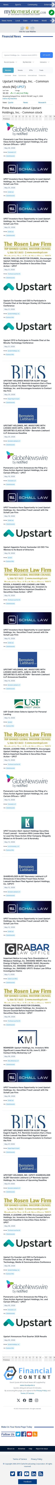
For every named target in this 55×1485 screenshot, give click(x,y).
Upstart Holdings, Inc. (14, 313)
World (44, 20)
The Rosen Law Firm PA (14, 274)
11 (46, 116)
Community (32, 4)
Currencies (22, 75)
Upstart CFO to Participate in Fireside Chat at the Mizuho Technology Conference (26, 341)
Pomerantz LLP (12, 152)
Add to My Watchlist (10, 99)
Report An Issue (42, 1449)
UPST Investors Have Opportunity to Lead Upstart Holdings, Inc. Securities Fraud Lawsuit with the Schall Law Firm (26, 181)
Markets (8, 70)
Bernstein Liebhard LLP (14, 441)
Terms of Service (20, 1459)
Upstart (10, 557)
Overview (8, 75)
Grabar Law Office (12, 978)
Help (30, 1449)
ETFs (31, 70)
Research (42, 102)
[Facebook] (24, 1401)
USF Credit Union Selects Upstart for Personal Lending (25, 713)
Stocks (20, 70)
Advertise (21, 1449)
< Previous (6, 117)
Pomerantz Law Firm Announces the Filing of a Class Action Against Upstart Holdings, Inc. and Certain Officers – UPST (25, 793)
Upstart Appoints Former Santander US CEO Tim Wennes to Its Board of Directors (26, 548)
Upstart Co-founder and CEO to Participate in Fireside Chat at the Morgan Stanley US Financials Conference (27, 303)
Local (17, 20)
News (5, 4)
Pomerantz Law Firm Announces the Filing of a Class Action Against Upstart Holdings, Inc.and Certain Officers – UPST (25, 142)
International (32, 75)
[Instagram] (36, 1401)
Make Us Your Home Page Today (16, 1427)
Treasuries (42, 75)
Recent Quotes (9, 62)
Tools (41, 70)
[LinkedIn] (30, 1401)
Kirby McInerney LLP (13, 1060)
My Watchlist (27, 62)
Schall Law (10, 192)
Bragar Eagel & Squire (13, 398)
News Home (7, 20)
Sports (18, 4)
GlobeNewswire (10, 156)
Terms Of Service (27, 1393)
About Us (10, 1449)
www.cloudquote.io (27, 1385)
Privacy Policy (41, 1390)
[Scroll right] (53, 4)
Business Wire (10, 317)
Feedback (27, 1481)
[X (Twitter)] (18, 1401)
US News (34, 20)
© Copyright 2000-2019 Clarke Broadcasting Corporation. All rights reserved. (27, 1465)
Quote (10, 102)
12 (50, 116)
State (25, 20)
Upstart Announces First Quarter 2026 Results (25, 1336)
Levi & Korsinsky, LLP (13, 846)
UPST (21, 87)
